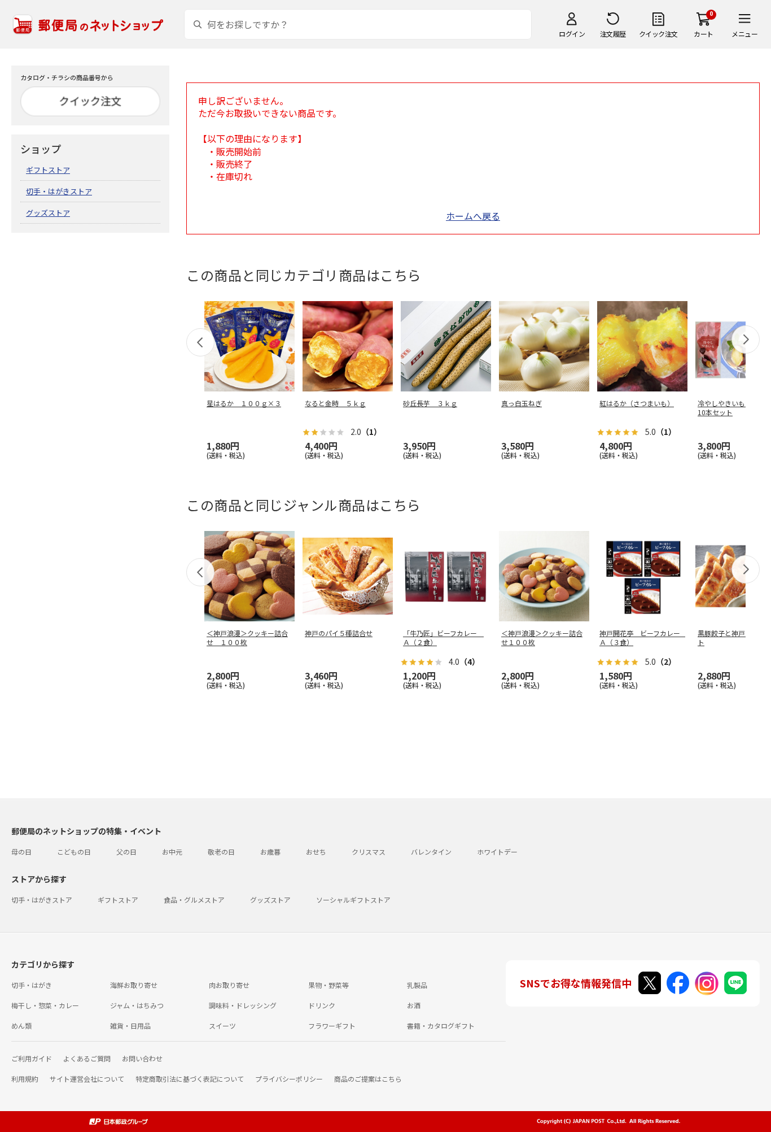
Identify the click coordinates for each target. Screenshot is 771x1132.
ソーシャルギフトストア (353, 899)
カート (703, 33)
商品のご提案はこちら (368, 1078)
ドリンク (321, 1005)
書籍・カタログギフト (441, 1025)
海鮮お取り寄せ (133, 985)
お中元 (172, 851)
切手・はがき (31, 985)
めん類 (21, 1025)
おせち (316, 851)
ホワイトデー (497, 851)
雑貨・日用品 (130, 1025)
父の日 (126, 851)
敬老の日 (221, 851)
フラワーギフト (332, 1025)
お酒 (413, 1005)
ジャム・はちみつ (137, 1005)
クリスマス (369, 851)
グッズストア (48, 212)
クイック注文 (658, 33)
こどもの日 (74, 851)
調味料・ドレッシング (243, 1005)
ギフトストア (48, 169)
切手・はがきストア (59, 191)
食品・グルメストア (194, 899)
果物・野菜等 (328, 985)
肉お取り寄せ (229, 985)
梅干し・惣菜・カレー (45, 1005)
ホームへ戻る (473, 216)
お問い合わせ (142, 1058)
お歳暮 (270, 851)
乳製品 (417, 985)
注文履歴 (613, 33)
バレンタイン (431, 851)
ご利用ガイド (31, 1058)
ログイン (572, 33)
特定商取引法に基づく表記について (189, 1078)
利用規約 (24, 1078)
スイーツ (222, 1025)
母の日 (21, 851)
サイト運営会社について (87, 1078)
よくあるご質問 (87, 1058)
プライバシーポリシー (289, 1078)
